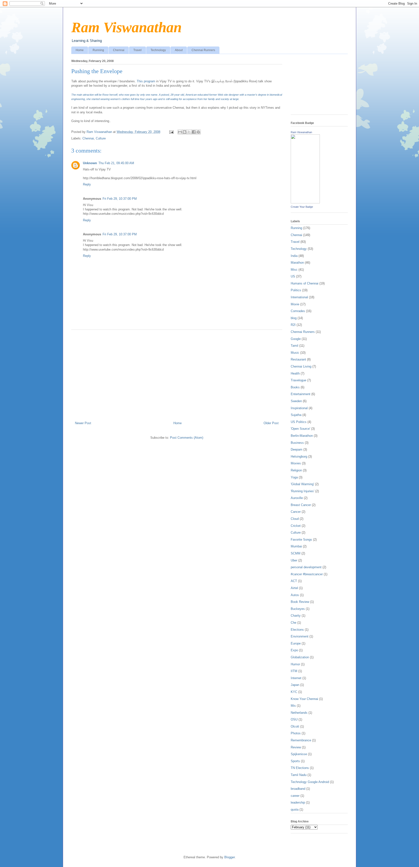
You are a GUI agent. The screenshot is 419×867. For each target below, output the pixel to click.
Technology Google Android (310, 782)
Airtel (294, 588)
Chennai (118, 50)
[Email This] (179, 132)
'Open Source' (300, 428)
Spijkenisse (299, 754)
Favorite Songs (301, 539)
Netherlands (299, 712)
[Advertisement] (176, 373)
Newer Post (83, 423)
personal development (306, 567)
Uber (294, 560)
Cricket (296, 526)
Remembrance (301, 740)
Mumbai (296, 546)
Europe (296, 643)
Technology (158, 50)
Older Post (271, 423)
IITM (294, 671)
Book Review (300, 602)
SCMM (295, 553)
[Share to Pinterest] (198, 132)
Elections (297, 629)
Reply (87, 184)
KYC (294, 692)
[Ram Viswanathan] (305, 202)
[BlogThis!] (184, 132)
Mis (293, 705)
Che (293, 622)
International (299, 297)
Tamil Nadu (298, 775)
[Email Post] (171, 132)
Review (296, 747)
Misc (294, 269)
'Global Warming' (302, 484)
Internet (296, 678)
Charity (296, 615)
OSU (294, 719)
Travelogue (298, 380)
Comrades (298, 311)
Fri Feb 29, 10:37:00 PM (120, 198)
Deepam (296, 449)
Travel (137, 50)
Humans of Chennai (304, 283)
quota (294, 809)
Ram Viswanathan (126, 27)
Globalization (300, 657)
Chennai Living (301, 366)
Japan (295, 685)
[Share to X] (189, 132)
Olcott (295, 726)
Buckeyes (298, 609)
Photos (296, 733)
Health (295, 373)
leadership (298, 802)
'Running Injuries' (302, 491)
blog (294, 318)
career (295, 796)
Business (297, 443)
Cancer (296, 512)
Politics (296, 290)
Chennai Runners (203, 50)
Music (295, 352)
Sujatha (296, 415)
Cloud (295, 519)
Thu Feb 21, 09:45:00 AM (116, 163)
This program (145, 81)
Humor (295, 664)
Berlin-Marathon (302, 435)
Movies (296, 463)
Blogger (229, 857)
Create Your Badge (302, 206)
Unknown (90, 163)
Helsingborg (299, 456)
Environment (299, 636)
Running (98, 50)
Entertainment (300, 394)
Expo (294, 650)
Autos (295, 595)
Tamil (294, 345)
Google (296, 339)
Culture (101, 138)
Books (295, 387)
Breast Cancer (301, 505)
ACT (294, 581)
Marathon (297, 262)
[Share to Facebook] (193, 132)
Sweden (296, 401)
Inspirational (299, 408)
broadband (298, 788)
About (179, 50)
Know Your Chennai (304, 699)
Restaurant (298, 359)
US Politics (298, 422)
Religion (296, 470)
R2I (293, 325)
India (294, 256)
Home (80, 50)
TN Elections (300, 768)
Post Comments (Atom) (186, 437)
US (293, 276)
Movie (295, 304)
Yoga (294, 477)
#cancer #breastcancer (307, 574)
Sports (295, 761)
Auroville (297, 498)
